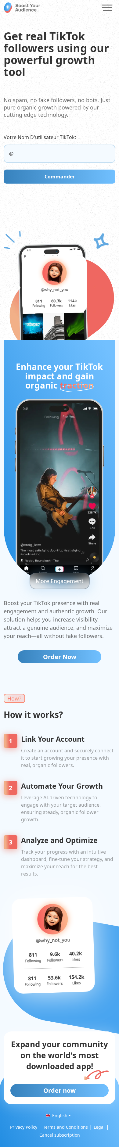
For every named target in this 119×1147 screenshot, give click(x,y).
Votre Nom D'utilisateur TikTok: (40, 137)
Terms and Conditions (65, 1127)
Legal (99, 1127)
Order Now (59, 657)
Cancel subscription (59, 1135)
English (59, 1115)
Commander (60, 176)
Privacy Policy (23, 1127)
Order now (59, 1090)
